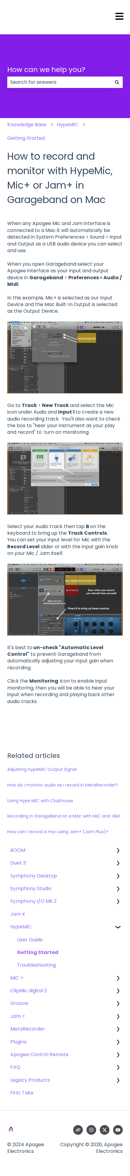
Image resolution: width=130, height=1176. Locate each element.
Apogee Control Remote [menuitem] (39, 1054)
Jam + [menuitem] (17, 1016)
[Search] (117, 82)
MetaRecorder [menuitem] (27, 1028)
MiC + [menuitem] (16, 977)
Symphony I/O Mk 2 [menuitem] (33, 901)
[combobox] (59, 82)
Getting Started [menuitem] (37, 952)
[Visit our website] (78, 1130)
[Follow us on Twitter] (104, 1130)
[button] (118, 851)
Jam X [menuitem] (17, 914)
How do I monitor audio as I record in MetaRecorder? (62, 785)
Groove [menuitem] (19, 1003)
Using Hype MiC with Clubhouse (40, 801)
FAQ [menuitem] (15, 1067)
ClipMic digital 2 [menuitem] (28, 990)
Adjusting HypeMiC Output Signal (41, 769)
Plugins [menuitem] (18, 1041)
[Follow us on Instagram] (91, 1130)
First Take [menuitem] (22, 1092)
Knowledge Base (26, 124)
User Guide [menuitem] (30, 939)
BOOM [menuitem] (17, 850)
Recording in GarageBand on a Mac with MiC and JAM (63, 816)
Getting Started (26, 138)
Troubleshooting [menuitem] (36, 965)
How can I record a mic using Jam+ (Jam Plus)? (57, 832)
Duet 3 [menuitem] (18, 862)
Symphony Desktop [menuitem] (33, 875)
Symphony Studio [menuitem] (30, 888)
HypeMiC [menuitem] (20, 926)
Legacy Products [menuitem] (30, 1080)
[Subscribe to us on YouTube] (118, 1130)
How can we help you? (46, 69)
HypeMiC (67, 124)
